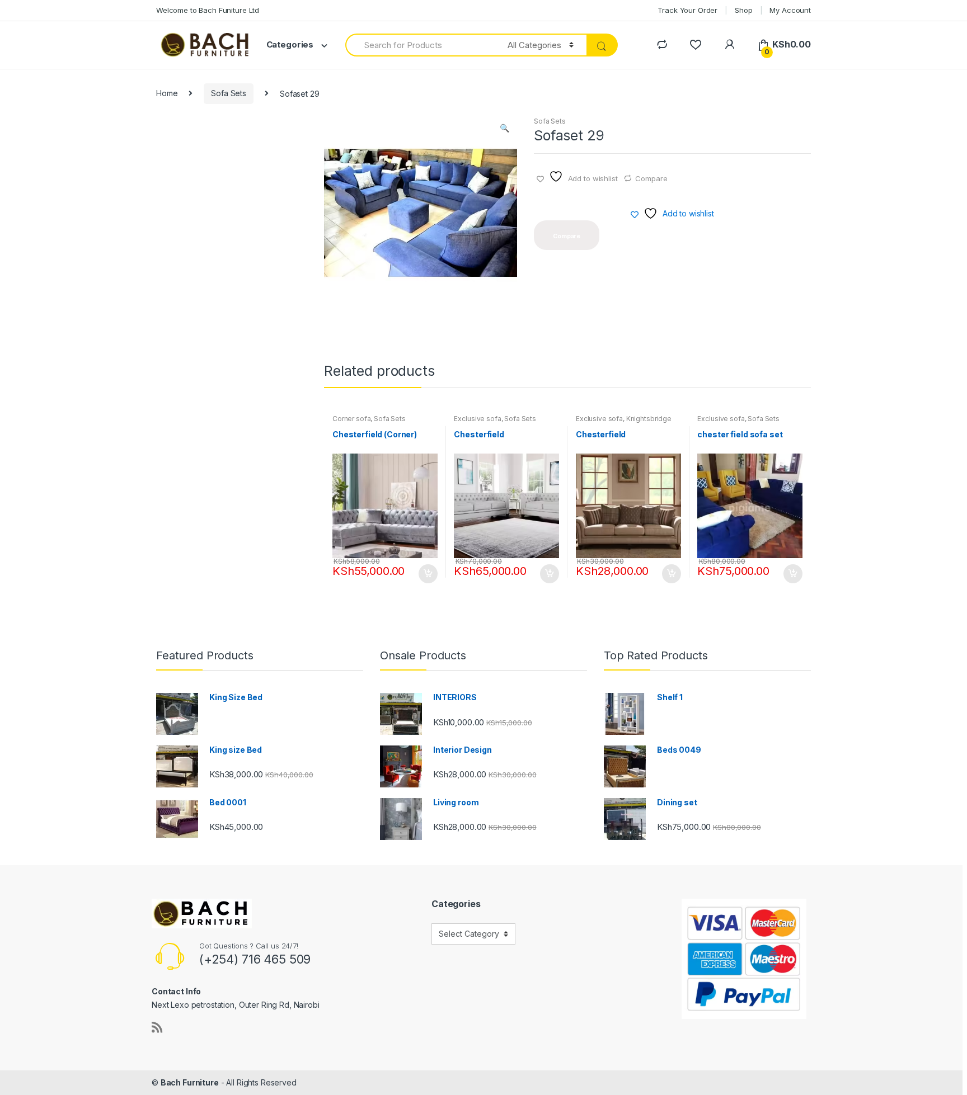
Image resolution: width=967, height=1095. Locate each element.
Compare (651, 178)
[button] (504, 129)
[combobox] (420, 45)
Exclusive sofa (477, 418)
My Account (790, 10)
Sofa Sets (228, 93)
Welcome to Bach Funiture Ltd (207, 10)
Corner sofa (351, 418)
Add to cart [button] (427, 573)
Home (166, 93)
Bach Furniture (190, 1082)
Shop (743, 10)
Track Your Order (687, 10)
